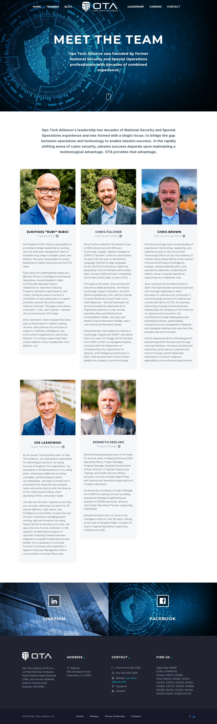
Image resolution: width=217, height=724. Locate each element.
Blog (68, 6)
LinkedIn (120, 691)
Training (52, 6)
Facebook (121, 686)
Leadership (136, 6)
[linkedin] (194, 716)
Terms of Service (115, 716)
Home (37, 6)
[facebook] (190, 716)
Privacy (94, 716)
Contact (173, 6)
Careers (155, 6)
